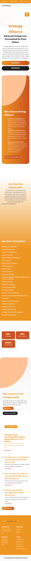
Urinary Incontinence (8, 304)
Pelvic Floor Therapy (8, 284)
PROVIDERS (15, 68)
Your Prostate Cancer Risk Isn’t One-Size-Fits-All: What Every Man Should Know (16, 476)
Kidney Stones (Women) (9, 263)
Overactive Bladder (8, 274)
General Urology (7, 255)
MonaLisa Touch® (7, 272)
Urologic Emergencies (9, 309)
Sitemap (25, 558)
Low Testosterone (7, 266)
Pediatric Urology (7, 282)
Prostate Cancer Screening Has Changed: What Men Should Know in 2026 (17, 459)
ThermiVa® (5, 298)
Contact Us (25, 1)
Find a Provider (8, 408)
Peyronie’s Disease (8, 290)
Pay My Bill (15, 1)
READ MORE (7, 450)
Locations (15, 63)
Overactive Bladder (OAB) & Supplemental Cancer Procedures (15, 278)
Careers (6, 1)
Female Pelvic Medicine (9, 252)
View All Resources (7, 508)
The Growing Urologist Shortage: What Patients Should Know (14, 492)
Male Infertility (6, 269)
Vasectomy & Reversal (9, 315)
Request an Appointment (10, 413)
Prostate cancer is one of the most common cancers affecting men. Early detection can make (14, 445)
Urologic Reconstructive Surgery (12, 312)
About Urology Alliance (11, 157)
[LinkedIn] (2, 533)
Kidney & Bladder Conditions (11, 258)
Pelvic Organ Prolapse (9, 287)
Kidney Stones (6, 260)
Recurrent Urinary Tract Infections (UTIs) (14, 296)
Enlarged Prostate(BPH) (9, 247)
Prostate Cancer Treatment (10, 293)
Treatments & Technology (10, 301)
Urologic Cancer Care (8, 307)
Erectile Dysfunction (8, 249)
